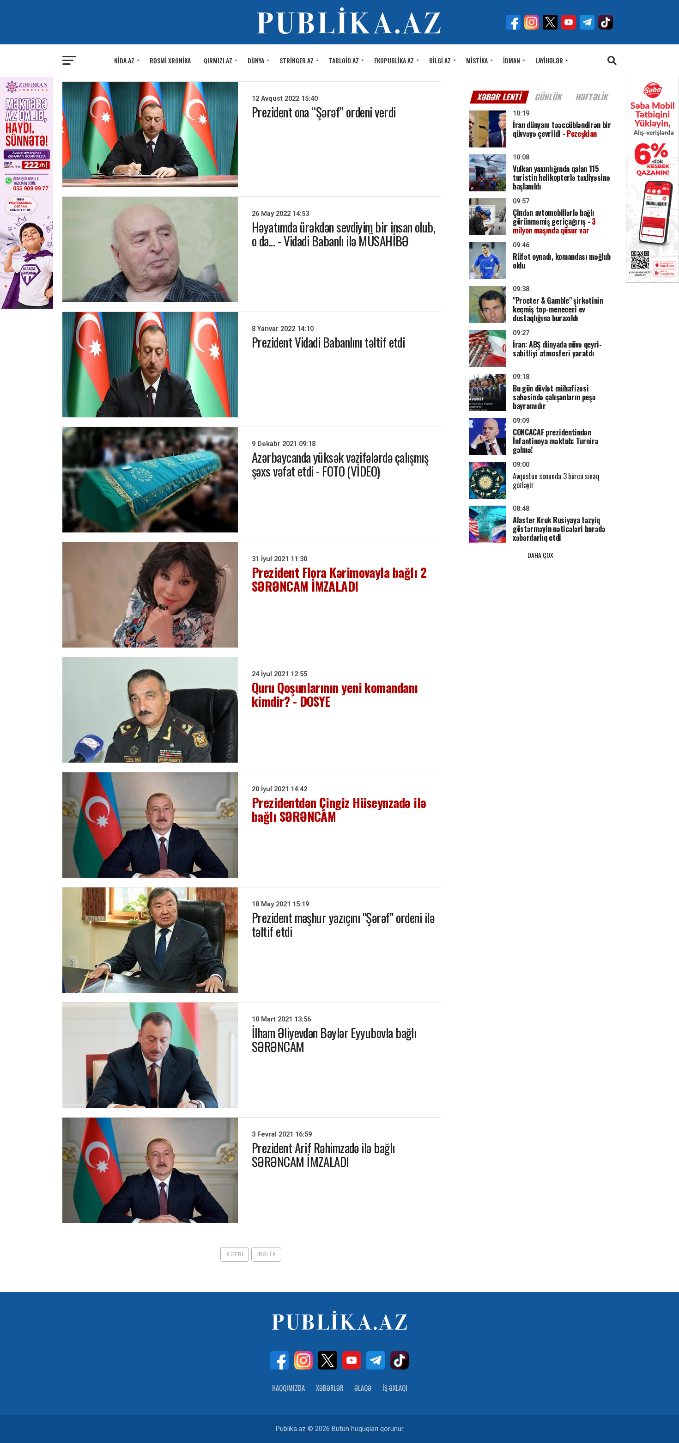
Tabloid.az (344, 60)
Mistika (477, 60)
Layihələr (549, 60)
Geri (236, 1254)
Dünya (256, 60)
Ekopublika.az (394, 60)
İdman (511, 60)
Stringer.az (296, 60)
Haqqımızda (288, 1388)
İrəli (265, 1254)
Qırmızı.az (218, 60)
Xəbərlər (329, 1388)
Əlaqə (362, 1388)
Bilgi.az (440, 60)
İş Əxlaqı (394, 1388)
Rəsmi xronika (170, 60)
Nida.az (124, 60)
